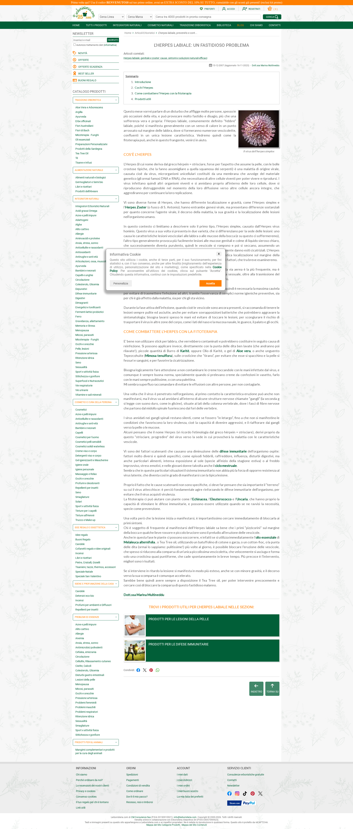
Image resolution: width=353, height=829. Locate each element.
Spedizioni (132, 774)
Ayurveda (80, 116)
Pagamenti (132, 780)
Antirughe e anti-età (86, 256)
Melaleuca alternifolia (139, 542)
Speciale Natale (84, 571)
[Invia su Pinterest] (151, 670)
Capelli (79, 432)
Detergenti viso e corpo (88, 455)
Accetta (210, 283)
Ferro (78, 316)
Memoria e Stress (85, 325)
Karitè (184, 351)
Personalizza (120, 283)
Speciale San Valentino (88, 576)
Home (127, 32)
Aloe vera (243, 351)
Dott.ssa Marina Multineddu (265, 65)
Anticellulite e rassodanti (89, 247)
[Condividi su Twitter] (145, 670)
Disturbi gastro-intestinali (89, 675)
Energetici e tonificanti (88, 307)
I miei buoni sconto (187, 791)
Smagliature (82, 497)
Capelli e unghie (84, 275)
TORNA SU (272, 691)
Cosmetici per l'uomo (87, 437)
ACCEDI (231, 9)
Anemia (79, 638)
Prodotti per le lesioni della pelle (179, 619)
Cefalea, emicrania (85, 652)
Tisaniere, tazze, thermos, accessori (95, 567)
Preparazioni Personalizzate (91, 144)
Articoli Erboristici (145, 32)
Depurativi (81, 288)
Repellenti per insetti (86, 487)
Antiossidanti (82, 252)
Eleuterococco (220, 499)
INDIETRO (256, 691)
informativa (110, 45)
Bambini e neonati (85, 270)
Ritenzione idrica (84, 357)
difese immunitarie (233, 451)
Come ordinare (134, 791)
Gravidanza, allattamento (89, 321)
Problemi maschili (85, 707)
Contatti (232, 780)
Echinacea (199, 499)
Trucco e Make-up (85, 520)
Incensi (79, 553)
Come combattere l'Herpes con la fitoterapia (163, 93)
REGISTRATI (254, 9)
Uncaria (242, 499)
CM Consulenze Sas (141, 817)
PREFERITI (209, 9)
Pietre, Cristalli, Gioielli (87, 562)
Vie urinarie (81, 390)
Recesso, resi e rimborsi (139, 802)
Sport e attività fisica (87, 371)
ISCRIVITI (113, 40)
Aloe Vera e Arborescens (89, 107)
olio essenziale (266, 537)
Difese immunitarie (86, 293)
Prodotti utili (143, 99)
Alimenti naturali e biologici (90, 177)
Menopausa (82, 330)
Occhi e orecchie (84, 344)
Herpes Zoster (136, 207)
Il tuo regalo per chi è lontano (92, 802)
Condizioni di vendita (138, 785)
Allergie (79, 233)
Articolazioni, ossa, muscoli (90, 261)
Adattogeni (81, 220)
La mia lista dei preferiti (190, 796)
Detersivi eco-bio (84, 595)
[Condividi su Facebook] (138, 670)
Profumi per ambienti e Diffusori (93, 604)
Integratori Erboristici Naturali (92, 206)
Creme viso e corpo (86, 451)
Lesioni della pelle (85, 679)
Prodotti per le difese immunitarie (178, 644)
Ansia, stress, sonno (86, 243)
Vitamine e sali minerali (88, 394)
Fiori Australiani (84, 125)
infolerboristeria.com (185, 817)
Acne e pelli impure (85, 215)
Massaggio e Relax (86, 474)
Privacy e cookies (85, 791)
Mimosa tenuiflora (158, 356)
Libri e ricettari (83, 186)
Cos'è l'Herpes (144, 87)
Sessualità (81, 367)
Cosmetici (81, 409)
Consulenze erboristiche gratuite (245, 774)
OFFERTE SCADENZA (89, 66)
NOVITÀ (82, 53)
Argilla (79, 112)
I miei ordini (183, 785)
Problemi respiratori (86, 711)
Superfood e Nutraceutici (89, 380)
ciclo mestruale (226, 466)
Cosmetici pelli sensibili (88, 441)
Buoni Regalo (82, 539)
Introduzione (143, 82)
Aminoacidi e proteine (87, 238)
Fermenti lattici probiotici (89, 311)
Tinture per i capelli (86, 510)
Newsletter (233, 785)
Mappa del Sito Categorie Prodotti (163, 825)
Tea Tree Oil (81, 153)
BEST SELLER (85, 73)
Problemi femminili (85, 702)
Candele (80, 544)
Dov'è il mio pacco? (137, 796)
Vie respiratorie (83, 385)
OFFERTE (83, 59)
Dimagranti (81, 302)
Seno (78, 362)
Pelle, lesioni (82, 348)
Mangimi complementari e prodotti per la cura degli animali (95, 751)
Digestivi (80, 298)
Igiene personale (84, 469)
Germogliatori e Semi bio (89, 182)
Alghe (78, 224)
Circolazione (82, 279)
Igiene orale (81, 464)
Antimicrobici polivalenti (88, 647)
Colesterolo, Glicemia (87, 284)
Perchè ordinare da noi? (89, 780)
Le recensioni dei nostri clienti (92, 785)
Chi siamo (81, 774)
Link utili (80, 807)
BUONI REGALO (86, 80)
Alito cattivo (82, 229)
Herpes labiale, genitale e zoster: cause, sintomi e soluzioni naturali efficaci (165, 58)
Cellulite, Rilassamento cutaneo (93, 661)
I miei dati (182, 774)
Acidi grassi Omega (86, 210)
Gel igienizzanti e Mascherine (91, 460)
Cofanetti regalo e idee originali (92, 548)
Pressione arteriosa (86, 353)
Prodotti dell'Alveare (86, 191)
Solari (78, 501)
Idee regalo (81, 534)
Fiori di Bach (82, 130)
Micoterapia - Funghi (87, 135)
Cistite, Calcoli (83, 665)
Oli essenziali (82, 139)
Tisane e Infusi (83, 162)
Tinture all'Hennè (84, 515)
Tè (76, 158)
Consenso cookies (86, 796)
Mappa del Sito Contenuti (194, 825)
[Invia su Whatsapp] (157, 670)
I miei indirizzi (184, 780)
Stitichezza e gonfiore (87, 376)
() (276, 9)
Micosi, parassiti (84, 334)
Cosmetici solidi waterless (90, 446)
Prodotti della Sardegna (88, 148)
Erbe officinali (83, 121)
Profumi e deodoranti (87, 483)
